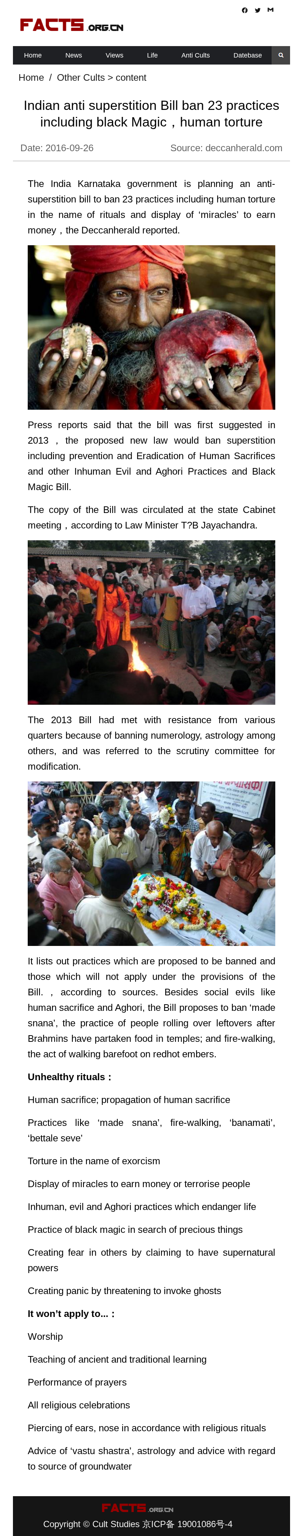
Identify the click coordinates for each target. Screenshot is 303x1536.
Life (152, 55)
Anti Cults (195, 55)
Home (33, 55)
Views (114, 55)
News (73, 55)
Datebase (248, 55)
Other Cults (81, 77)
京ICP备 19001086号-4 (187, 1524)
